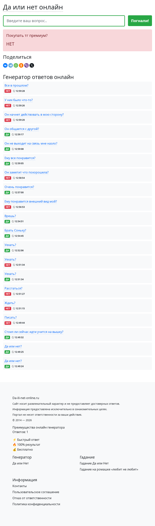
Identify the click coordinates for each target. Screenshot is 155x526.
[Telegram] (10, 65)
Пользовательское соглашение (35, 492)
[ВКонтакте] (5, 65)
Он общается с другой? (22, 129)
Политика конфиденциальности (36, 504)
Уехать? (10, 245)
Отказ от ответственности (31, 498)
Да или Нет (20, 463)
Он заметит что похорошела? (27, 172)
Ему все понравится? (20, 158)
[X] (31, 65)
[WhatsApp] (16, 65)
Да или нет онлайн (33, 6)
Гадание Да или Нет (94, 463)
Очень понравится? (19, 187)
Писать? (11, 317)
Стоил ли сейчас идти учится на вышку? (34, 332)
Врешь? (10, 216)
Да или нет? (13, 346)
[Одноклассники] (21, 65)
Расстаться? (13, 288)
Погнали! (140, 20)
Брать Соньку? (15, 230)
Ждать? (10, 303)
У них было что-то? (19, 100)
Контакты (19, 486)
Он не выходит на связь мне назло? (31, 143)
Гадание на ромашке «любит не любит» (109, 469)
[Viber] (26, 65)
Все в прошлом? (16, 85)
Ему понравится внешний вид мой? (31, 201)
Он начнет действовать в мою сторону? (34, 114)
